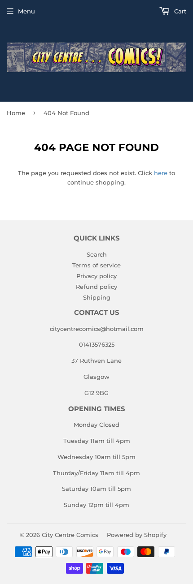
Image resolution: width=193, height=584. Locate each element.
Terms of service (96, 265)
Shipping (96, 297)
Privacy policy (96, 275)
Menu (26, 11)
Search (97, 254)
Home (16, 112)
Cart (179, 11)
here (160, 172)
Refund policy (96, 286)
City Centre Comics (70, 534)
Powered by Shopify (137, 534)
